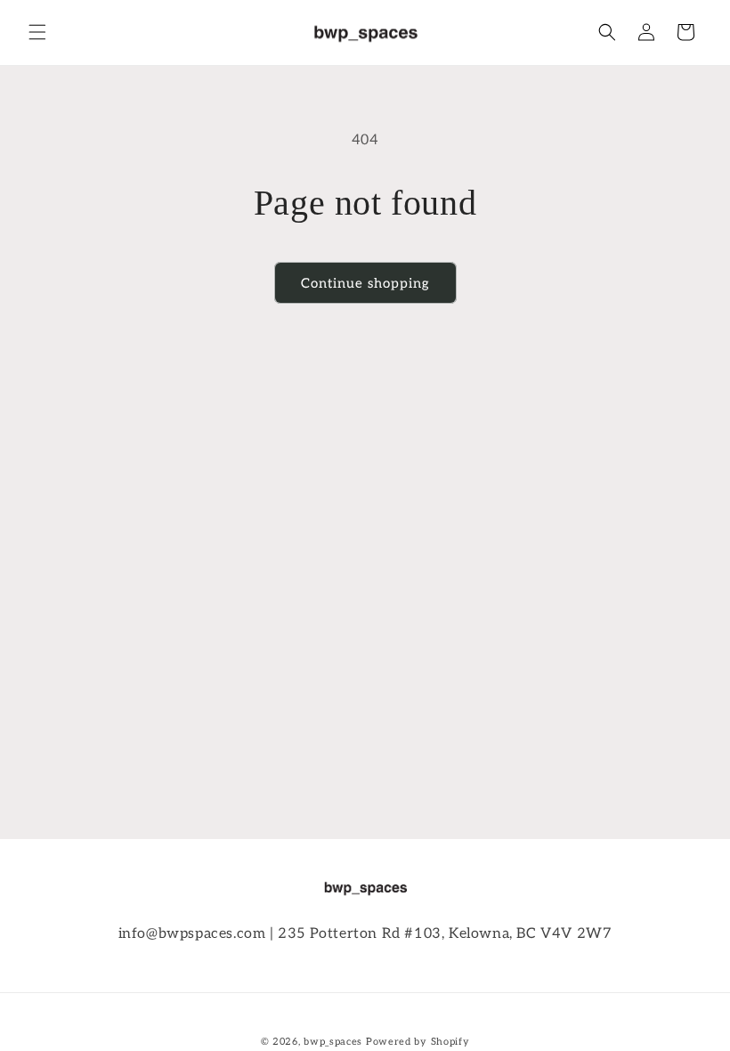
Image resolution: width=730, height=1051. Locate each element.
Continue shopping (365, 283)
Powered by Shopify (418, 1041)
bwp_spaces (333, 1041)
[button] (37, 32)
